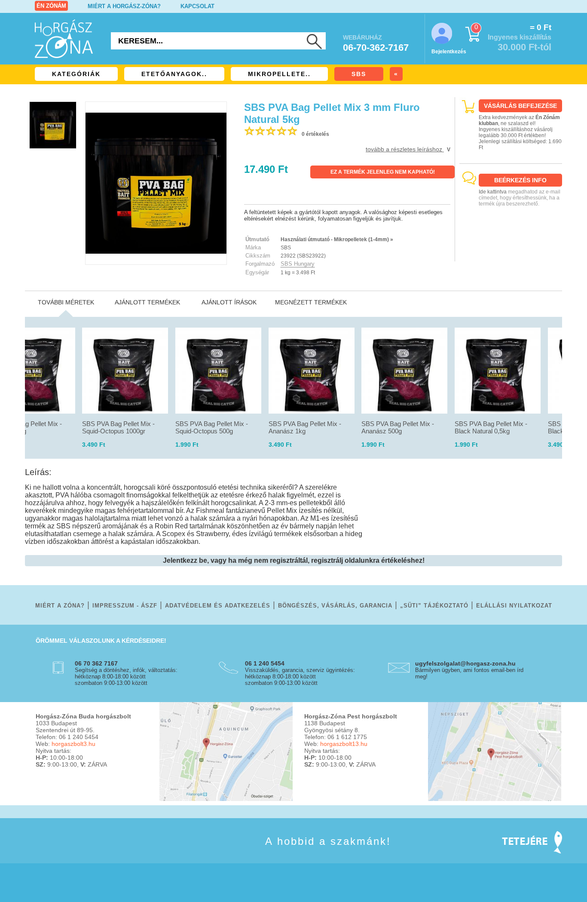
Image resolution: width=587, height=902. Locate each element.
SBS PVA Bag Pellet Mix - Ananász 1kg (305, 427)
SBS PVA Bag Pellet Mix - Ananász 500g (397, 427)
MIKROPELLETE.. (279, 74)
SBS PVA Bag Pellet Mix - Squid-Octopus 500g (211, 427)
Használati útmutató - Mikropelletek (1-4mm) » (337, 239)
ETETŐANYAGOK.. (174, 74)
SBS (359, 74)
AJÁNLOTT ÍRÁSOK (229, 302)
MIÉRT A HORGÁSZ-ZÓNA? (124, 6)
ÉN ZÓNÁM (51, 6)
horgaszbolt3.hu (73, 743)
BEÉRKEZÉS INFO (520, 180)
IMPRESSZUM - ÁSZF (124, 605)
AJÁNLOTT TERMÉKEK (147, 302)
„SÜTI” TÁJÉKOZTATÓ (434, 605)
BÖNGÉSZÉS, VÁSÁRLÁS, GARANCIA (335, 605)
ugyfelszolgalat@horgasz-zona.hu (465, 663)
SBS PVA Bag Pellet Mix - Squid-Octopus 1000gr (118, 427)
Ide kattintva (493, 192)
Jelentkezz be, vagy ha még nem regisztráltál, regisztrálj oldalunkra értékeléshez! (294, 560)
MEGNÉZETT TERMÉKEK (311, 302)
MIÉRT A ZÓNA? (60, 605)
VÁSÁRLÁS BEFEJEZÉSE (520, 105)
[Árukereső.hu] (511, 254)
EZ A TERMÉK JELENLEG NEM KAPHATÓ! (382, 172)
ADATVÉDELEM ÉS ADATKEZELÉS (217, 605)
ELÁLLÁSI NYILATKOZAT (514, 605)
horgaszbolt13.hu (343, 743)
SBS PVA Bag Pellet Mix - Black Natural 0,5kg (491, 427)
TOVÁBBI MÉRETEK (66, 302)
